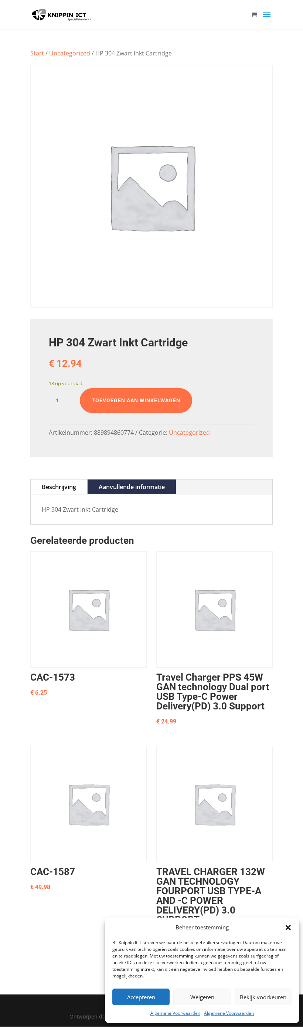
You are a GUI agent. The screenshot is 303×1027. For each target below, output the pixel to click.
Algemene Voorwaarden (175, 1013)
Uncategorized (69, 53)
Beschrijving (59, 487)
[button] (288, 927)
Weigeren (202, 997)
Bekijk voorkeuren (263, 997)
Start (37, 53)
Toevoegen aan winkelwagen (136, 400)
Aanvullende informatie (132, 487)
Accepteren (141, 997)
